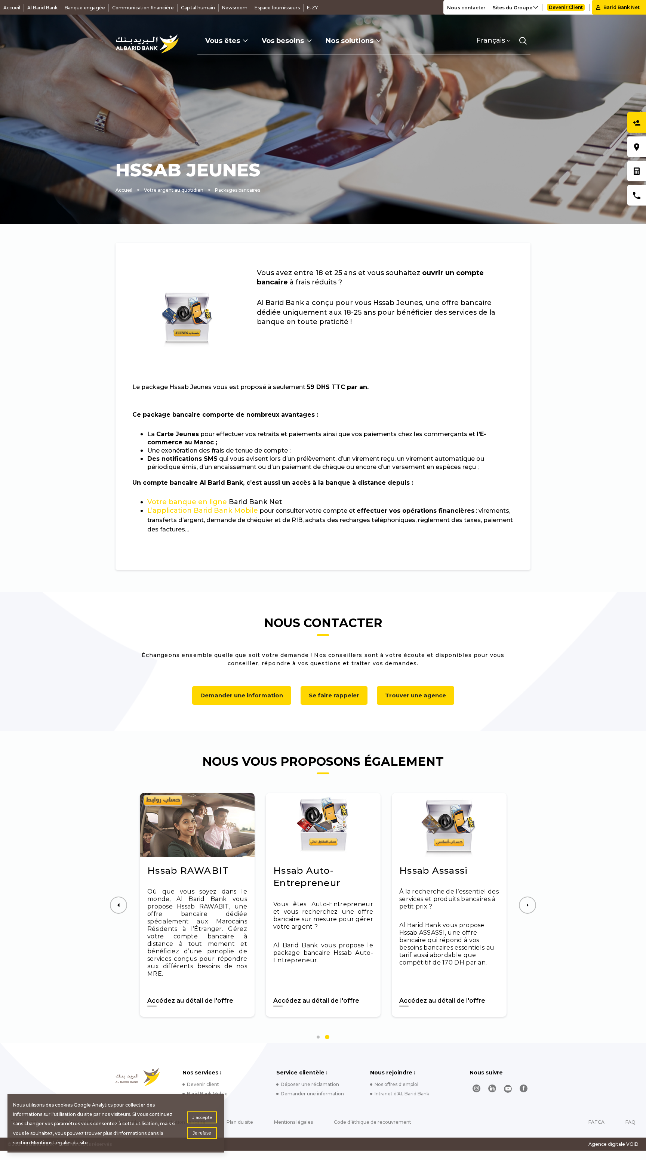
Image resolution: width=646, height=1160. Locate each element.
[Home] (138, 1077)
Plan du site (240, 1122)
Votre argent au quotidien (173, 190)
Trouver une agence (415, 695)
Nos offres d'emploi (396, 1084)
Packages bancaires (237, 190)
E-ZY (312, 7)
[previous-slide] (118, 905)
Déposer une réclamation (310, 1084)
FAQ (630, 1122)
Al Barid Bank (42, 7)
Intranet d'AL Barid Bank (402, 1093)
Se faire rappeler (334, 695)
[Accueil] (147, 44)
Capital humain (198, 7)
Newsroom (234, 7)
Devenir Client (566, 7)
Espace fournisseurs (277, 7)
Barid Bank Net (621, 7)
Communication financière (143, 7)
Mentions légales (293, 1122)
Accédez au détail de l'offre (204, 1000)
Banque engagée (85, 7)
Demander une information (241, 695)
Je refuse (202, 1133)
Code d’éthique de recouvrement (372, 1122)
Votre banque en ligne (187, 502)
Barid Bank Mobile (207, 1093)
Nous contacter (466, 7)
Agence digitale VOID (613, 1144)
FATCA (596, 1122)
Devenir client (203, 1084)
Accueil (11, 7)
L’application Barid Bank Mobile (202, 510)
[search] (523, 40)
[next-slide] (527, 905)
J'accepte (202, 1117)
